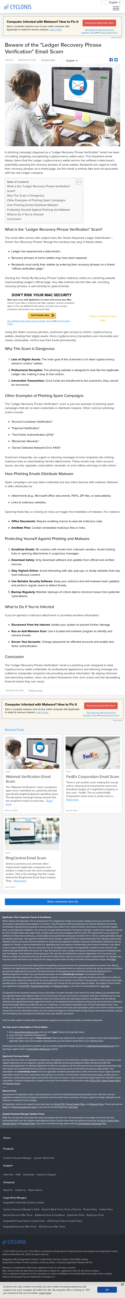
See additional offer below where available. (26, 321)
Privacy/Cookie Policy (108, 32)
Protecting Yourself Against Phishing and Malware (38, 209)
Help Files (8, 1174)
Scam (52, 60)
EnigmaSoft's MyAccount (39, 1049)
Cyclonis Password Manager (17, 1158)
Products (8, 1148)
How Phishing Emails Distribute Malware (32, 205)
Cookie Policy (106, 1209)
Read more (72, 799)
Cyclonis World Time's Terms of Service (61, 1209)
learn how (105, 986)
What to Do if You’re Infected (25, 214)
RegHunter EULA (95, 1215)
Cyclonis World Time (44, 1158)
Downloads (29, 1174)
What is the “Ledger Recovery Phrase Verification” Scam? (38, 188)
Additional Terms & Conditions (50, 1215)
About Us (8, 1190)
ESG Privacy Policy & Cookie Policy (64, 1221)
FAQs (113, 959)
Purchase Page (28, 1123)
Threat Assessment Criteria (24, 1107)
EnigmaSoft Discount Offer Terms (20, 1226)
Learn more (55, 29)
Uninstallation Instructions (89, 1123)
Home (6, 1138)
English (70, 60)
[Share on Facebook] (111, 59)
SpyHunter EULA (75, 1215)
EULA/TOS (24, 986)
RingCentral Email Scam (26, 858)
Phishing (45, 60)
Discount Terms (62, 986)
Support (8, 1165)
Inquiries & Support (46, 1174)
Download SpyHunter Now (99, 22)
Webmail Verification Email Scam (28, 779)
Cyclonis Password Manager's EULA (21, 1209)
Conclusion (14, 219)
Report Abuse (35, 1190)
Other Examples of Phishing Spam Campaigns (36, 200)
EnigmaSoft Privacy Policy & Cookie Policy (24, 1221)
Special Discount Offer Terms (18, 1215)
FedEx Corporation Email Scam (92, 776)
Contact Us (20, 1190)
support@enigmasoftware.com (100, 1046)
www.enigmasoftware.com (26, 1032)
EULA (92, 32)
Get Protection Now (40, 315)
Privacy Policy (113, 1120)
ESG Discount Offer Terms (52, 1226)
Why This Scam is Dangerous (25, 195)
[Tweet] (116, 59)
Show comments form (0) (62, 901)
